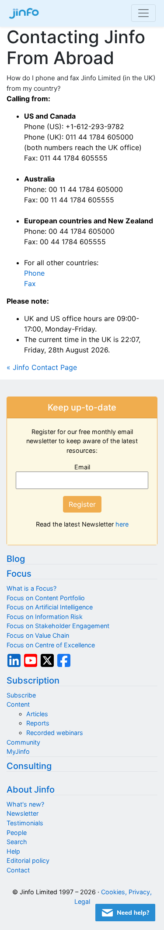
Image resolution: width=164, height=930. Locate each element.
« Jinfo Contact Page (42, 367)
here (122, 524)
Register (82, 504)
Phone (34, 273)
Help (13, 851)
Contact (18, 870)
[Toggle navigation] (143, 13)
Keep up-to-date (82, 407)
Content (18, 704)
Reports (37, 723)
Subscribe (21, 695)
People (17, 832)
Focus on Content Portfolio (46, 598)
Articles (37, 714)
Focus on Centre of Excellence (51, 645)
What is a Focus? (31, 588)
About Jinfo (31, 789)
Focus (19, 573)
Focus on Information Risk (45, 616)
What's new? (25, 804)
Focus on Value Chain (38, 635)
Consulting (29, 766)
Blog (16, 559)
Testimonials (25, 823)
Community (23, 742)
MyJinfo (18, 751)
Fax (30, 283)
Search (17, 841)
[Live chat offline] (125, 912)
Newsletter (22, 813)
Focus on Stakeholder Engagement (58, 625)
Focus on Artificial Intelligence (50, 607)
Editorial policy (28, 860)
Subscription (33, 680)
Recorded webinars (54, 732)
